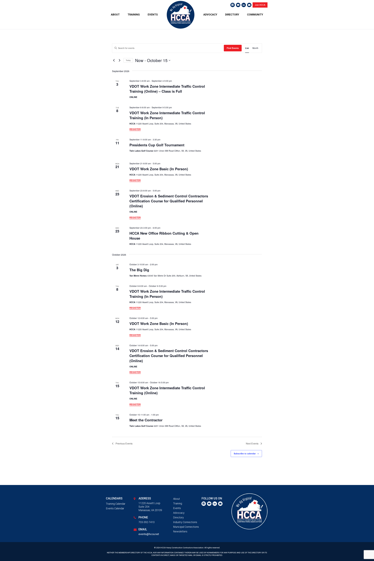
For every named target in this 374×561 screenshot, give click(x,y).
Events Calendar (115, 508)
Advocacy (179, 512)
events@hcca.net (148, 534)
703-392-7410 (146, 522)
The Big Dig (139, 269)
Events (177, 508)
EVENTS (153, 14)
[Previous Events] (114, 60)
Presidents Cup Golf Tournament (156, 144)
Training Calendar (115, 503)
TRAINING (134, 14)
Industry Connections (185, 522)
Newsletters (180, 531)
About (176, 498)
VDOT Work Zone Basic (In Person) (158, 168)
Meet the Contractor (145, 419)
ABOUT (115, 14)
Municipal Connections (186, 526)
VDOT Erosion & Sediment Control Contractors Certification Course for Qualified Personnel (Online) (168, 200)
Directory (178, 517)
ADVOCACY (210, 14)
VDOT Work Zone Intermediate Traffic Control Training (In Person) (167, 115)
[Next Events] (119, 60)
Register (135, 129)
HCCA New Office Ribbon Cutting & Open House (164, 236)
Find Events (233, 48)
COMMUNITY (255, 14)
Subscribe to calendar (245, 453)
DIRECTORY (232, 14)
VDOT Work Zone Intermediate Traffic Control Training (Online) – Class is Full (167, 89)
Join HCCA (260, 5)
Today (128, 60)
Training (177, 503)
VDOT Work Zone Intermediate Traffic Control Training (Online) (167, 390)
